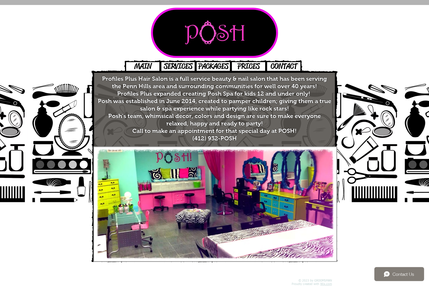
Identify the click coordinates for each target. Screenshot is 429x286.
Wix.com (326, 284)
